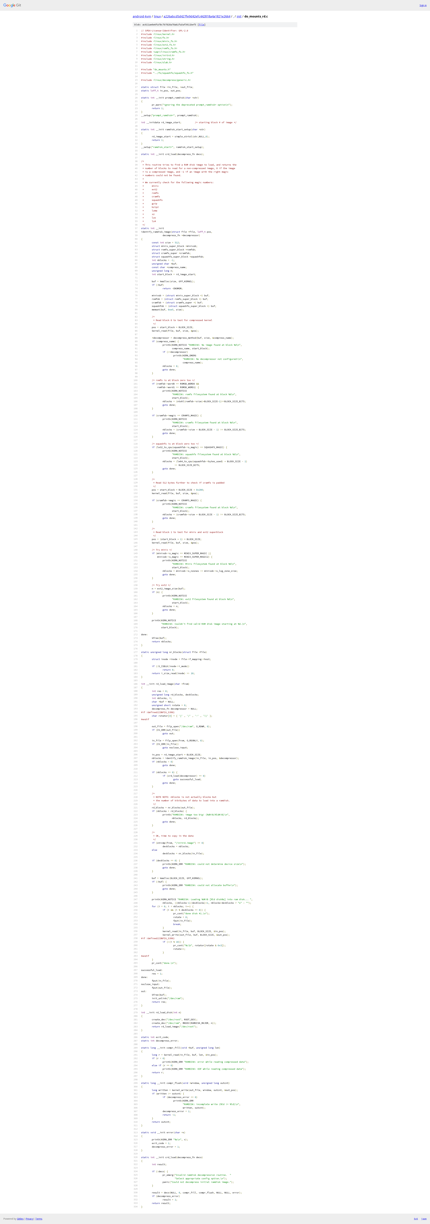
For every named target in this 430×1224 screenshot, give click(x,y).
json (424, 1218)
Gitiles (20, 1218)
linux (157, 16)
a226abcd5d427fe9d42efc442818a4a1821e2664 (197, 16)
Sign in (423, 5)
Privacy (29, 1218)
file (201, 24)
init (239, 16)
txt (416, 1218)
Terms (38, 1218)
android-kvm (142, 16)
